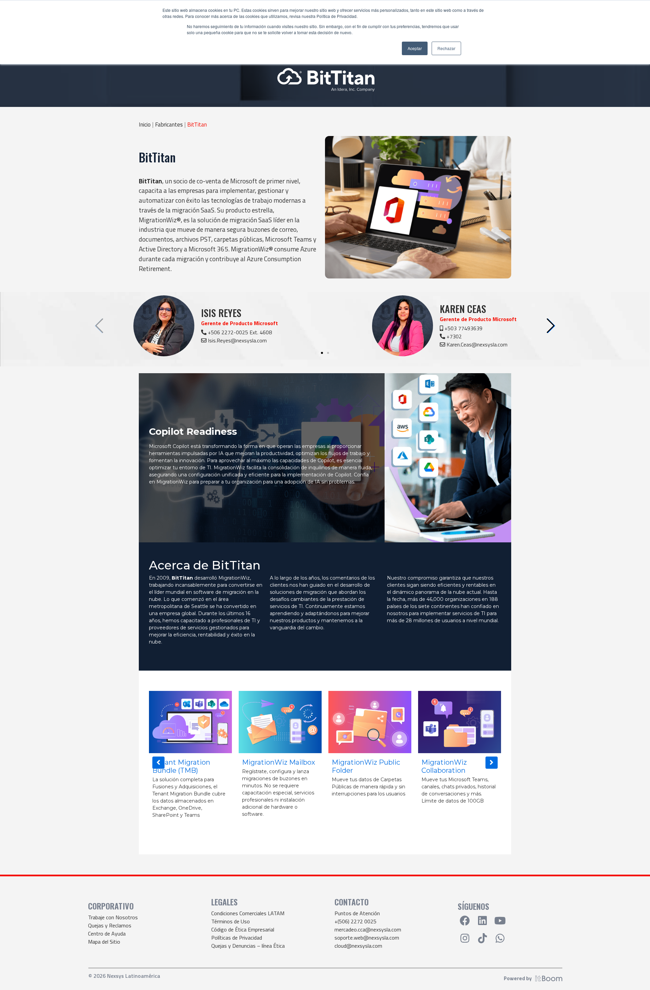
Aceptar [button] (415, 48)
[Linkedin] (482, 921)
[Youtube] (500, 921)
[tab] (262, 457)
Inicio (145, 124)
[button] (550, 325)
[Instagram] (465, 938)
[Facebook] (465, 921)
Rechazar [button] (446, 48)
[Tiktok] (482, 938)
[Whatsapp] (500, 938)
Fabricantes (169, 124)
